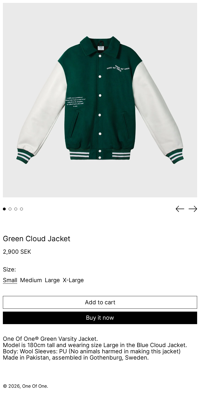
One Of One (34, 386)
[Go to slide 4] (21, 209)
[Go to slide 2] (10, 209)
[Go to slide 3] (15, 209)
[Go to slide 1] (4, 209)
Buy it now (100, 317)
